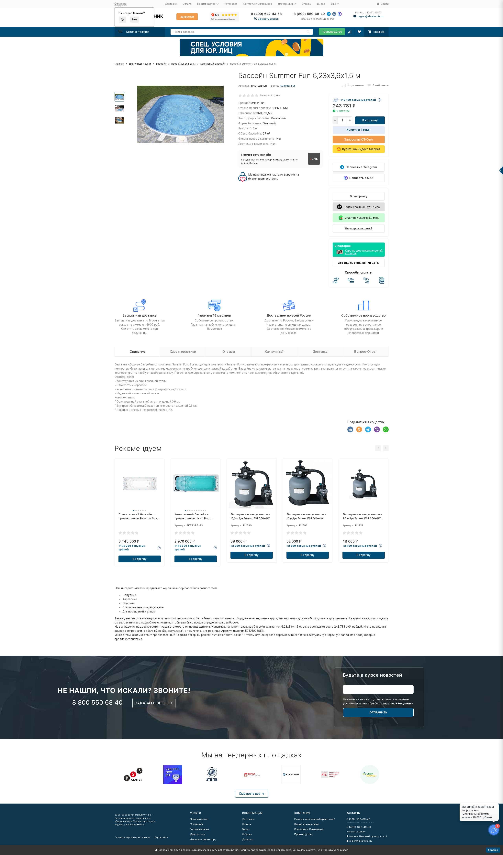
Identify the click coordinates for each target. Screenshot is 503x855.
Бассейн (161, 63)
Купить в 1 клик (359, 130)
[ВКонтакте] (350, 429)
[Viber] (377, 429)
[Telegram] (368, 429)
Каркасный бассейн (212, 63)
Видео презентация (306, 824)
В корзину (370, 120)
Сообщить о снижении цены (358, 262)
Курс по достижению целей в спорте (364, 252)
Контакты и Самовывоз (257, 3)
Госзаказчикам (199, 829)
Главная (119, 63)
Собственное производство (363, 315)
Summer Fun (288, 85)
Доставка (171, 3)
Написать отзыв (270, 95)
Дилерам (247, 839)
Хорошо (493, 850)
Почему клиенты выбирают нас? (314, 819)
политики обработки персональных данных (383, 703)
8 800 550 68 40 (97, 702)
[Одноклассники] (359, 429)
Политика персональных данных (132, 837)
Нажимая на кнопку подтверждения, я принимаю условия (378, 701)
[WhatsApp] (386, 429)
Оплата (187, 3)
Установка (230, 3)
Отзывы (306, 3)
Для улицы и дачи (140, 63)
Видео (321, 3)
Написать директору (203, 839)
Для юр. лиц (197, 834)
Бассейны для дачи (183, 63)
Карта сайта (161, 837)
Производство (332, 31)
